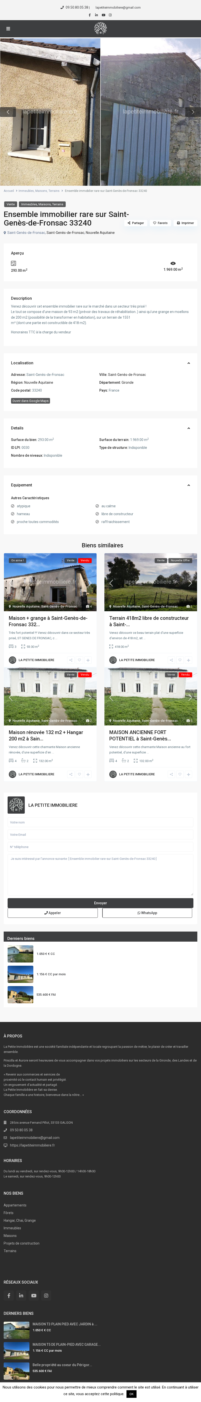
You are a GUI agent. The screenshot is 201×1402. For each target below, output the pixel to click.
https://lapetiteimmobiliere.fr (32, 1145)
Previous (8, 112)
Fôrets (8, 1213)
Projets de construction (21, 1243)
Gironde (128, 382)
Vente (11, 204)
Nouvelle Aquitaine (100, 233)
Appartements (15, 1205)
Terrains (54, 191)
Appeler (54, 913)
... (56, 638)
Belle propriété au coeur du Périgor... (66, 989)
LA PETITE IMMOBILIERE (36, 660)
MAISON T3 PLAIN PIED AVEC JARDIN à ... (69, 948)
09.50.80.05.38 (77, 7)
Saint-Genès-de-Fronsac (65, 233)
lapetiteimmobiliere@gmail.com (35, 1138)
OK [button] (131, 1394)
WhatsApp (148, 913)
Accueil (9, 191)
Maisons (41, 191)
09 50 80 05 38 (21, 1130)
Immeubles (26, 191)
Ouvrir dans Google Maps (31, 401)
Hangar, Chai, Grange (20, 1220)
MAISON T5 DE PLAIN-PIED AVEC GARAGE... (71, 968)
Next (193, 112)
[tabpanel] (50, 112)
